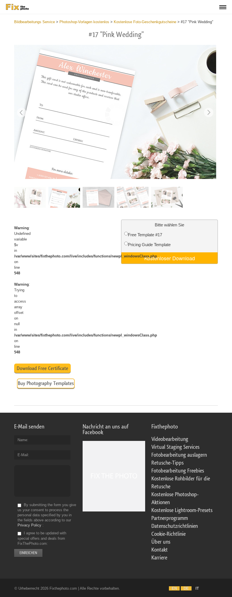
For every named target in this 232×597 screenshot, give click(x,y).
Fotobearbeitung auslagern (179, 455)
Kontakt (159, 550)
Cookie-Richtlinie (168, 534)
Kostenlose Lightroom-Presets (181, 510)
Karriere (159, 558)
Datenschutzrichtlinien (174, 526)
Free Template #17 (145, 234)
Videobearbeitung (169, 439)
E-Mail (23, 455)
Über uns (160, 542)
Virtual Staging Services (175, 447)
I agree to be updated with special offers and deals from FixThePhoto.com (42, 538)
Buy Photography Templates (46, 383)
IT (197, 588)
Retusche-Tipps (167, 463)
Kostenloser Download (169, 258)
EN (174, 588)
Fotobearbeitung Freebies (177, 471)
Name (22, 440)
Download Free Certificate (42, 368)
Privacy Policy (29, 525)
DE (186, 588)
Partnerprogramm (169, 518)
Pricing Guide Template (149, 244)
